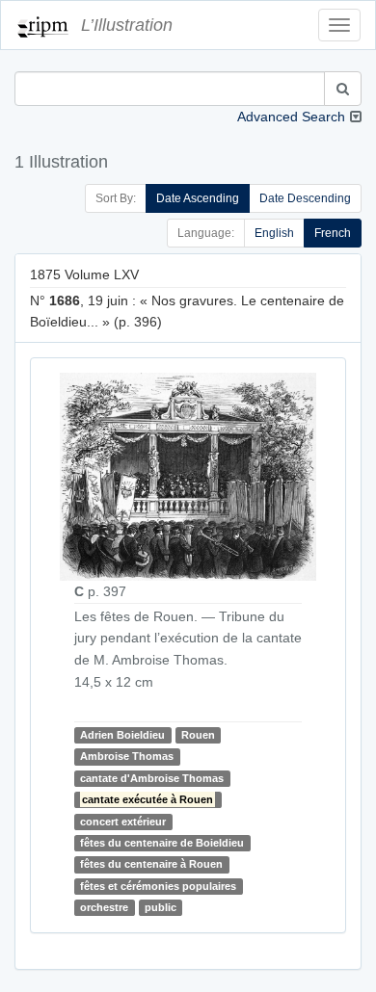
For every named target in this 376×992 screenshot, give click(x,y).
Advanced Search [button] (291, 116)
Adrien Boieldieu (122, 735)
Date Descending (305, 198)
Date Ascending (197, 198)
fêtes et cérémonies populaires (158, 886)
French (332, 233)
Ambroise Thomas (127, 757)
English (274, 233)
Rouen (198, 735)
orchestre (104, 907)
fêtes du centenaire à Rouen (151, 865)
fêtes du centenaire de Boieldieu (162, 842)
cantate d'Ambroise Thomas (152, 778)
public (160, 907)
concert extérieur (123, 821)
